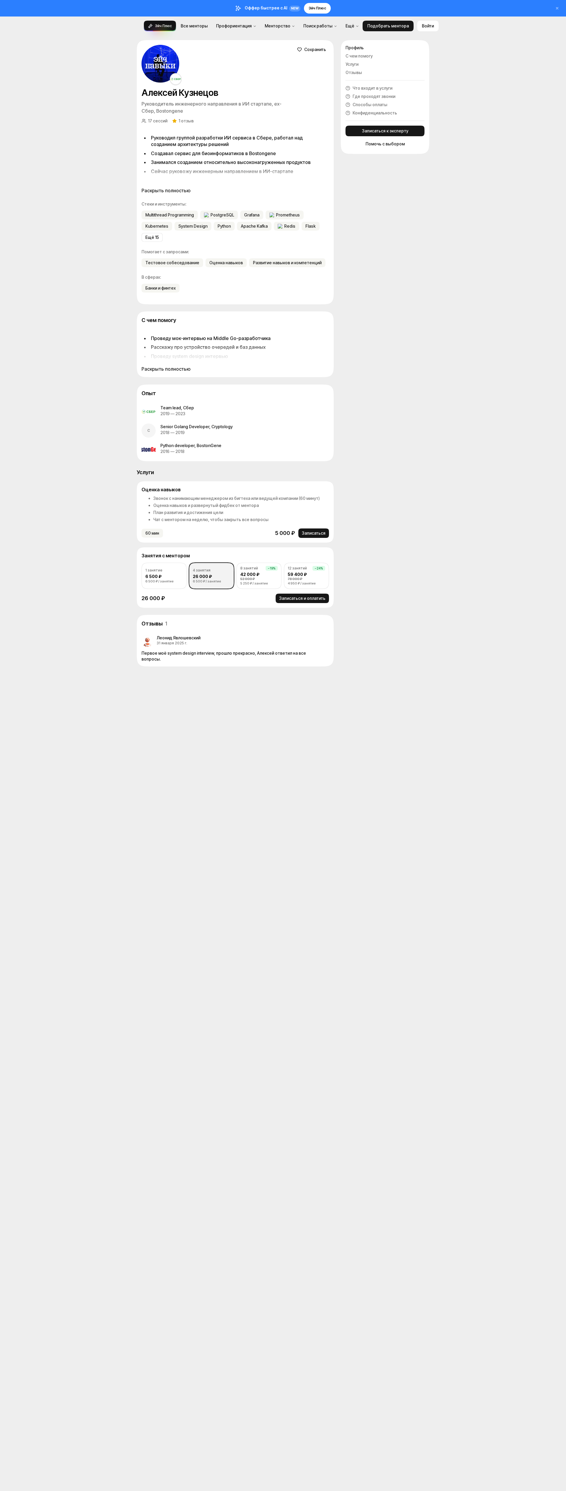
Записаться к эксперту (385, 130)
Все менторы (194, 25)
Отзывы (353, 72)
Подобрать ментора (388, 25)
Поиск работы (318, 25)
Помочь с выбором (385, 143)
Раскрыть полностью (166, 190)
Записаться (313, 533)
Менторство (277, 25)
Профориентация (234, 25)
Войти (428, 25)
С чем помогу (359, 55)
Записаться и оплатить (302, 598)
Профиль (354, 47)
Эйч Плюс (317, 8)
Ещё (349, 25)
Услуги (351, 64)
